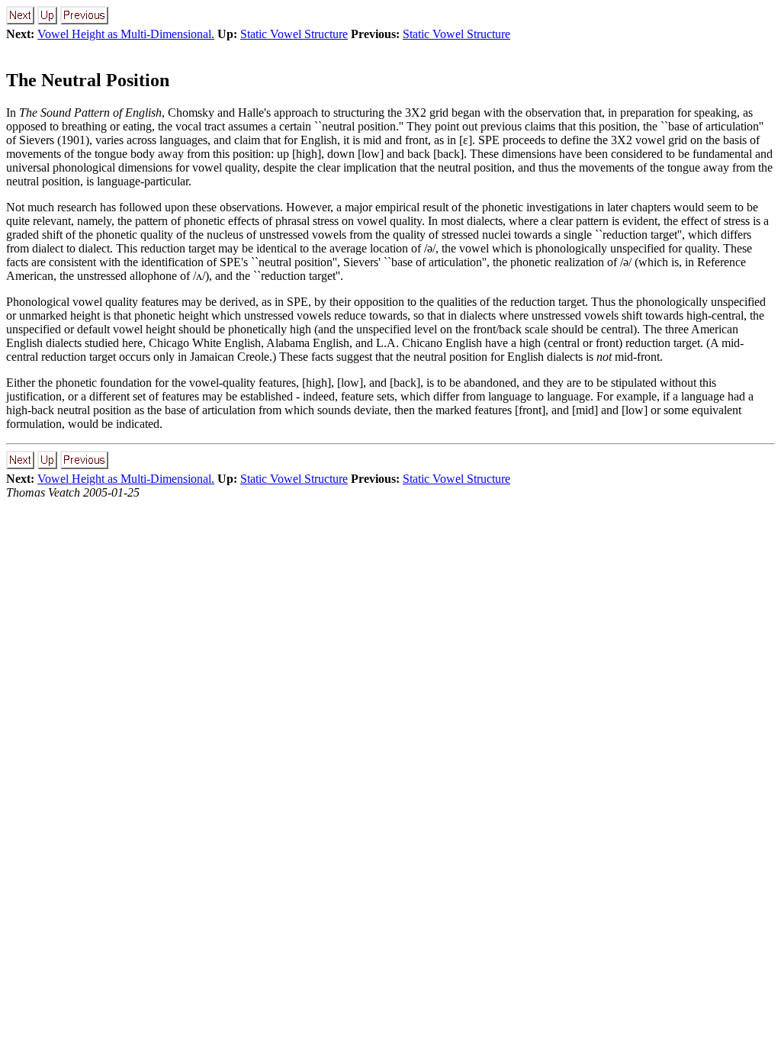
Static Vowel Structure (294, 33)
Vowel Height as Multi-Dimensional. (125, 33)
